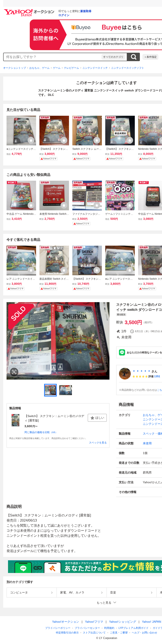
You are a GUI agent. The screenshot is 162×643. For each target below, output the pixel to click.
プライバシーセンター (87, 627)
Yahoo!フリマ (94, 621)
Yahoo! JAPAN (151, 621)
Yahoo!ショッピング (122, 621)
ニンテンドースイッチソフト (127, 67)
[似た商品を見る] (14, 372)
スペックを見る (98, 442)
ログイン (63, 15)
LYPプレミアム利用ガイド (133, 627)
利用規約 (109, 627)
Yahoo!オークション (65, 621)
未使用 (147, 443)
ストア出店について (94, 632)
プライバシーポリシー (57, 627)
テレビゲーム (71, 67)
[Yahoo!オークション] (29, 10)
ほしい (99, 417)
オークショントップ (14, 67)
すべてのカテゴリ (113, 56)
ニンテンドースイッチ (95, 67)
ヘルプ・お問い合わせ (144, 632)
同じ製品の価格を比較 (40, 432)
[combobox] (52, 57)
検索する (133, 57)
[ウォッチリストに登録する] (31, 140)
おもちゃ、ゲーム (39, 67)
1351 (157, 376)
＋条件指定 (150, 56)
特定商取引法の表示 (67, 632)
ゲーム (57, 67)
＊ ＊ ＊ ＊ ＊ (141, 371)
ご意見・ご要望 (119, 632)
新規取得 (85, 11)
